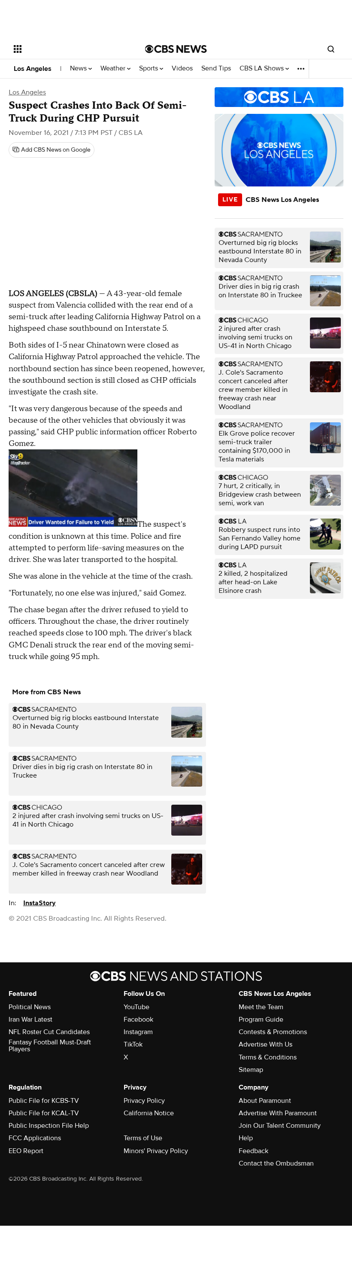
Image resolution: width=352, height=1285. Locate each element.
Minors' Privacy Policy (156, 1151)
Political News (30, 1007)
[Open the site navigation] (68, 49)
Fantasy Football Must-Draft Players (50, 1046)
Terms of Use (143, 1138)
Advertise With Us (265, 1044)
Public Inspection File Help (49, 1125)
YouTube (136, 1007)
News (79, 68)
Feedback (253, 1151)
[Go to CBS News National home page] (176, 49)
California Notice (149, 1113)
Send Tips (216, 68)
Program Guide (261, 1019)
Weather (113, 68)
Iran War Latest (30, 1019)
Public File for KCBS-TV (44, 1100)
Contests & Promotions (273, 1032)
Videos (182, 68)
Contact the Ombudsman (276, 1163)
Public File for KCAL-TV (44, 1113)
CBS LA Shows (262, 68)
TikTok (133, 1044)
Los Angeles (33, 68)
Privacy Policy (144, 1100)
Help (246, 1138)
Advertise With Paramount (278, 1113)
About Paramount (265, 1100)
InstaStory (39, 903)
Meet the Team (261, 1007)
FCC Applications (35, 1138)
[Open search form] (331, 49)
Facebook (138, 1019)
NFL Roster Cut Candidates (49, 1032)
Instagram (138, 1032)
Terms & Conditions (268, 1057)
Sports (149, 68)
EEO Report (26, 1151)
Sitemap (251, 1069)
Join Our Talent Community (280, 1125)
